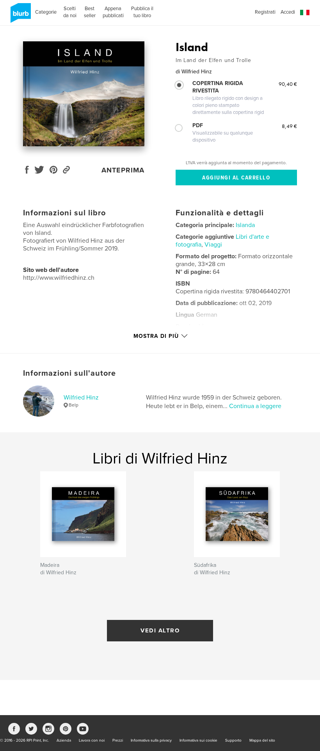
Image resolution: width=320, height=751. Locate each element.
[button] (304, 13)
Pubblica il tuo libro (142, 12)
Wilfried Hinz (81, 397)
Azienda (64, 740)
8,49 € (289, 126)
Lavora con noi (92, 740)
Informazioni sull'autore (69, 373)
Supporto (233, 740)
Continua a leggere (255, 406)
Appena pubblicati (113, 12)
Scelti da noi (69, 12)
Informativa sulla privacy (151, 740)
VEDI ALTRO (160, 630)
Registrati (265, 12)
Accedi (288, 12)
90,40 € (288, 83)
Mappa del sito (262, 740)
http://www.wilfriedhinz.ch (58, 278)
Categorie (46, 12)
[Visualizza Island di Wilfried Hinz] (83, 93)
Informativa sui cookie (198, 740)
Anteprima (122, 170)
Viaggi (213, 245)
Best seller (90, 12)
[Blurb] (19, 16)
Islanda (245, 225)
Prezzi (117, 740)
